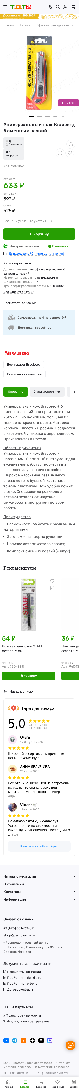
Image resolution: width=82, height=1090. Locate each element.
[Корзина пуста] (73, 7)
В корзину (39, 234)
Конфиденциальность (52, 1073)
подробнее (43, 327)
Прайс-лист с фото (22, 984)
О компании (13, 884)
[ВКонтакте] (6, 1040)
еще (11, 796)
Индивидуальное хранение (27, 1021)
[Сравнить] (60, 153)
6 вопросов (12, 154)
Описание (15, 392)
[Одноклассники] (23, 1040)
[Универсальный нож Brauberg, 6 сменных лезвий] (39, 73)
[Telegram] (14, 1040)
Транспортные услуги (23, 1015)
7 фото (71, 103)
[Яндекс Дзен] (32, 1040)
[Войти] (65, 7)
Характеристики (47, 392)
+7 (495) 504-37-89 (18, 928)
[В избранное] (70, 153)
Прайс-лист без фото (23, 978)
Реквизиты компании (23, 972)
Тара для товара (38, 708)
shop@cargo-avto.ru (19, 935)
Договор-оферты (20, 989)
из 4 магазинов (49, 317)
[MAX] (49, 1040)
